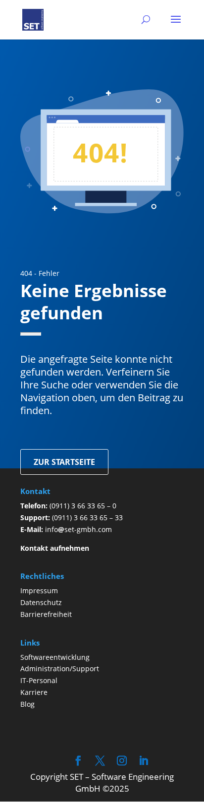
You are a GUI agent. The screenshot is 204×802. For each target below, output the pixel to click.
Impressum (39, 590)
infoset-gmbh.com (78, 529)
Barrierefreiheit (46, 614)
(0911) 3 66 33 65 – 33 (87, 517)
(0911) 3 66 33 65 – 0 (83, 505)
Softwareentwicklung (55, 657)
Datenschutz (41, 602)
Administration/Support (59, 668)
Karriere (34, 692)
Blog (27, 704)
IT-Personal (38, 680)
